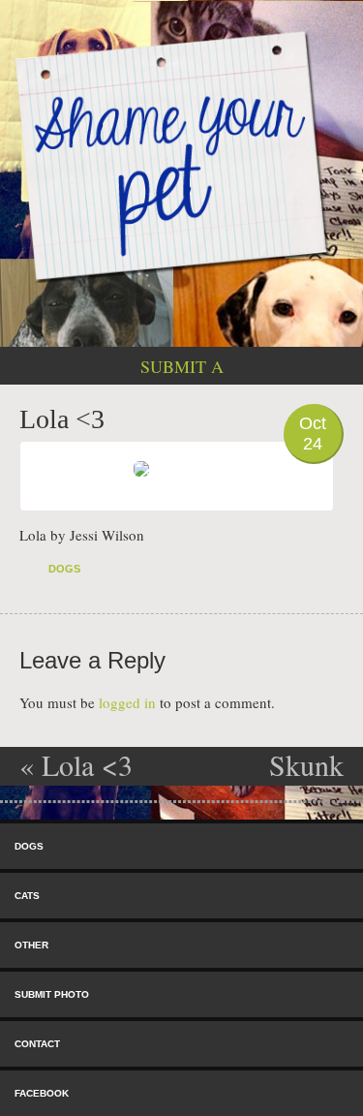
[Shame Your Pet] (181, 154)
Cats (27, 895)
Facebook (42, 1093)
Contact (37, 1043)
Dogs (64, 568)
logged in (127, 702)
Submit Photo (52, 994)
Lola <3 (76, 764)
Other (31, 945)
